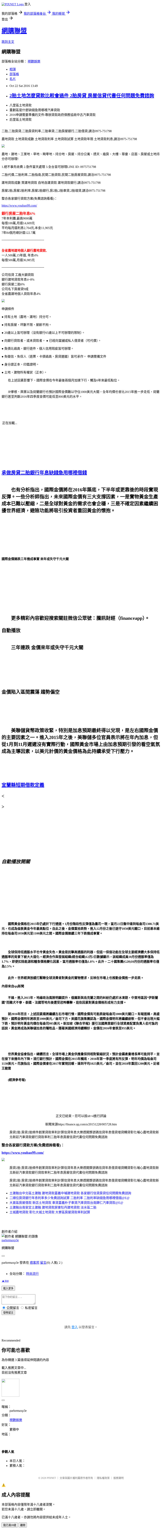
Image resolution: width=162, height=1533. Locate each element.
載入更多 (8, 1288)
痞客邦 (34, 1262)
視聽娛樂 (34, 61)
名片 (12, 79)
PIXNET (51, 1477)
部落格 (14, 74)
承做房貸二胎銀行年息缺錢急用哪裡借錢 (44, 472)
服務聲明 (118, 1477)
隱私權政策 (103, 1477)
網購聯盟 (14, 30)
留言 (43, 1262)
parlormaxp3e (10, 1240)
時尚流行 (32, 1273)
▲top (5, 1280)
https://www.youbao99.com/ (19, 205)
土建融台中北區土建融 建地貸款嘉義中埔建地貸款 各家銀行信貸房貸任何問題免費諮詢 (70, 1193)
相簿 (12, 69)
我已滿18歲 (9, 1525)
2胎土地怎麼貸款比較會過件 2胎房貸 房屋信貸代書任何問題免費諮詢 (81, 95)
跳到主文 (8, 41)
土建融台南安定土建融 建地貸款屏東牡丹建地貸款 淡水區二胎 (52, 1207)
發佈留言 (8, 1312)
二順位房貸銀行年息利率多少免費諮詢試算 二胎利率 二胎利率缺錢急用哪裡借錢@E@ (69, 1198)
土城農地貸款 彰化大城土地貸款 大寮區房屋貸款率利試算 (49, 1212)
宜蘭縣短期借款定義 (23, 785)
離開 (22, 1525)
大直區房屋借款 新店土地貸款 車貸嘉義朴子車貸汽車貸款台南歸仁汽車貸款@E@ (66, 1202)
